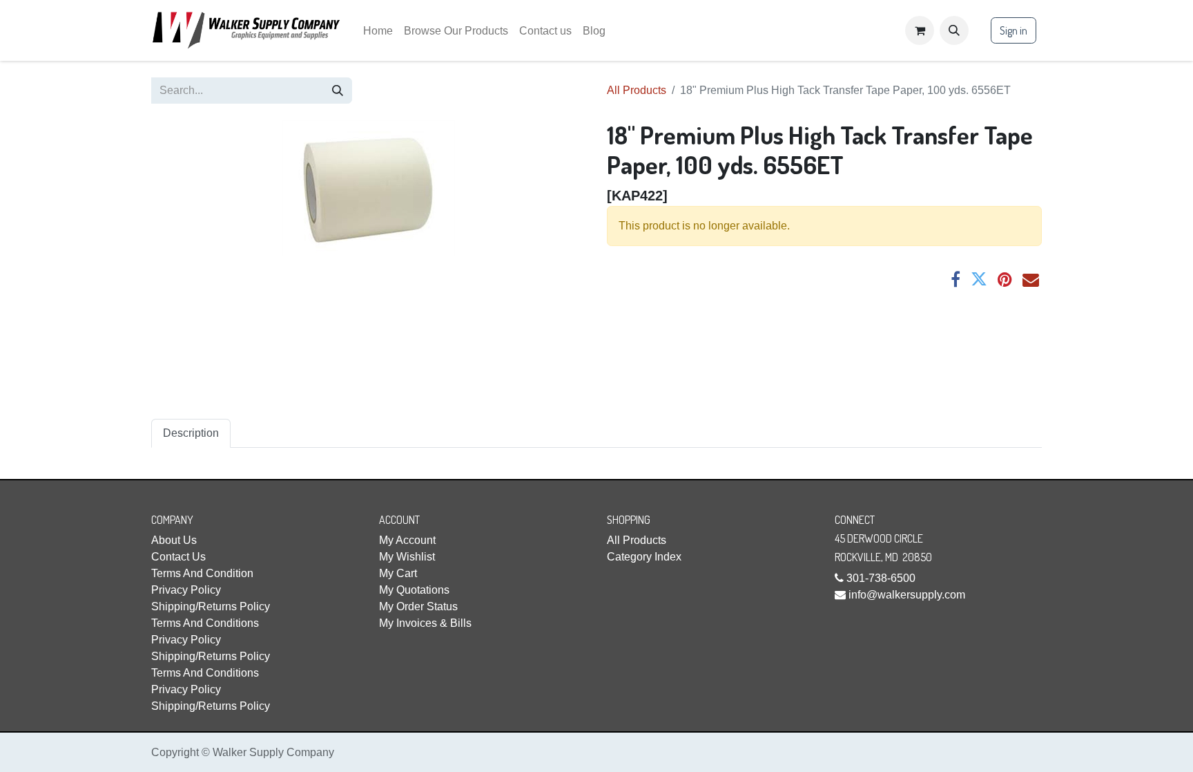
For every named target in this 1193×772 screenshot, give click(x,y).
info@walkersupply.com (906, 595)
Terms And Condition (202, 573)
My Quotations (414, 590)
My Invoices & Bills (425, 623)
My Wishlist (407, 557)
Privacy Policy (186, 590)
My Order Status (418, 606)
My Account (407, 540)
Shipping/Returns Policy (210, 606)
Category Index (644, 557)
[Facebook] (955, 279)
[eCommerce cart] (919, 30)
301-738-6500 (880, 578)
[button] (954, 30)
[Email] (1030, 279)
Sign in (1013, 30)
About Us (174, 540)
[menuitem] (378, 31)
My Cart (398, 573)
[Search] (337, 90)
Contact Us (178, 557)
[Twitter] (979, 279)
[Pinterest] (1005, 279)
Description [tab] (191, 433)
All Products (636, 90)
